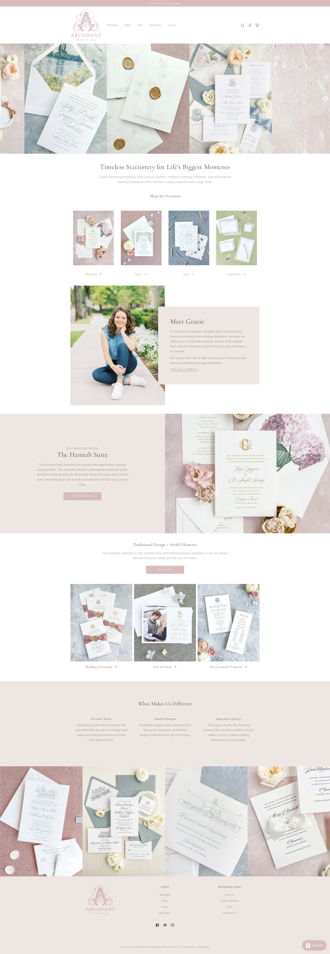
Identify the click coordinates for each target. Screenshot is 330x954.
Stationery (234, 274)
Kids (186, 274)
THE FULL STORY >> (184, 369)
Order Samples (230, 900)
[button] (114, 25)
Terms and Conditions (196, 947)
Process (230, 894)
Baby (138, 274)
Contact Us (229, 913)
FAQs (230, 906)
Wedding (91, 274)
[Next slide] (325, 98)
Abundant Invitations (147, 947)
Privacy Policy (171, 947)
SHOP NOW (165, 569)
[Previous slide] (4, 98)
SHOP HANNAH (82, 496)
